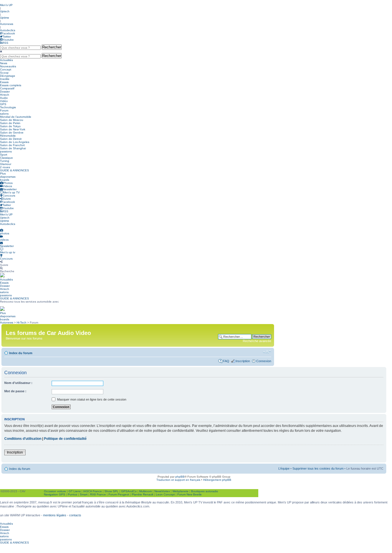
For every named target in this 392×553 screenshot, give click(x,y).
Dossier (5, 91)
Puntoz (72, 494)
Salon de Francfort (12, 145)
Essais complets (10, 85)
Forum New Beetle (189, 494)
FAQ (226, 361)
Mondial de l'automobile (15, 116)
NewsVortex (162, 491)
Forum (4, 110)
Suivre (7, 198)
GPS (3, 104)
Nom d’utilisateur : (18, 383)
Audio (4, 97)
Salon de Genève (12, 132)
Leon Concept (165, 494)
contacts (75, 515)
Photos (8, 183)
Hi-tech (4, 94)
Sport (3, 154)
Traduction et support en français (178, 479)
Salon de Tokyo (10, 126)
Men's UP (6, 5)
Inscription (243, 361)
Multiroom (145, 491)
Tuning (4, 160)
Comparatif (7, 88)
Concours (9, 195)
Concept (5, 69)
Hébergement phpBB (217, 479)
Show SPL (111, 491)
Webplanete (180, 491)
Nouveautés (8, 66)
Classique (6, 157)
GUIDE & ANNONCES (14, 170)
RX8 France (98, 494)
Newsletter (10, 189)
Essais (4, 82)
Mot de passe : (15, 391)
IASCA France (92, 491)
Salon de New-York (12, 129)
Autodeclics (7, 30)
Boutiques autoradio (204, 491)
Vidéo (4, 101)
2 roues (5, 167)
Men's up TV (11, 192)
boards (4, 179)
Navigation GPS (54, 494)
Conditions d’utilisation (22, 439)
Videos (7, 186)
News (3, 63)
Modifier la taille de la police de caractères (267, 351)
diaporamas (7, 176)
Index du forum (20, 353)
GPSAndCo (129, 491)
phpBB (180, 476)
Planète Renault (142, 494)
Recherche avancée (257, 341)
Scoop (4, 72)
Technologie (8, 107)
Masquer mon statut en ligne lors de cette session (91, 399)
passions (6, 151)
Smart (84, 494)
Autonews (6, 24)
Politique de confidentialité (65, 439)
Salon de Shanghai (13, 148)
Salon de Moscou (11, 119)
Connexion (263, 361)
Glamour (5, 164)
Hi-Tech (21, 322)
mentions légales (54, 515)
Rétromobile (8, 135)
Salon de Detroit (11, 138)
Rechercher (51, 47)
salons (4, 113)
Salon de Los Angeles (14, 142)
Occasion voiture (55, 491)
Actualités (6, 60)
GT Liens (75, 491)
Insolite (4, 79)
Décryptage (7, 75)
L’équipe (284, 468)
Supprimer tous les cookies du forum (318, 468)
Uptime (4, 17)
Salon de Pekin (10, 123)
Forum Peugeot (118, 494)
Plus (3, 173)
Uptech (4, 11)
